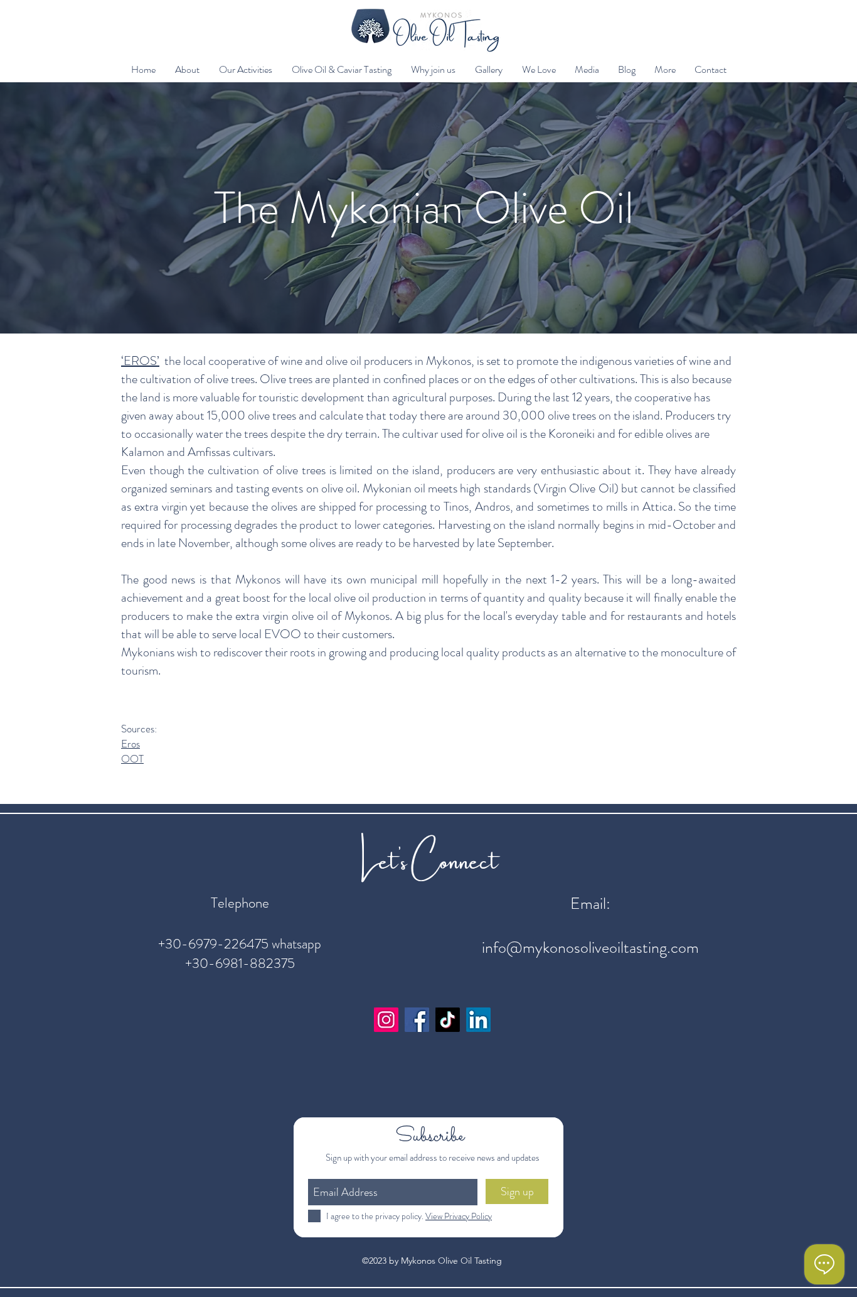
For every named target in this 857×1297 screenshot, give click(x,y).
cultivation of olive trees (197, 379)
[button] (187, 69)
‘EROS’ (140, 361)
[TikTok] (447, 1019)
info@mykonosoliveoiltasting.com (590, 947)
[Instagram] (386, 1019)
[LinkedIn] (478, 1019)
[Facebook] (417, 1019)
